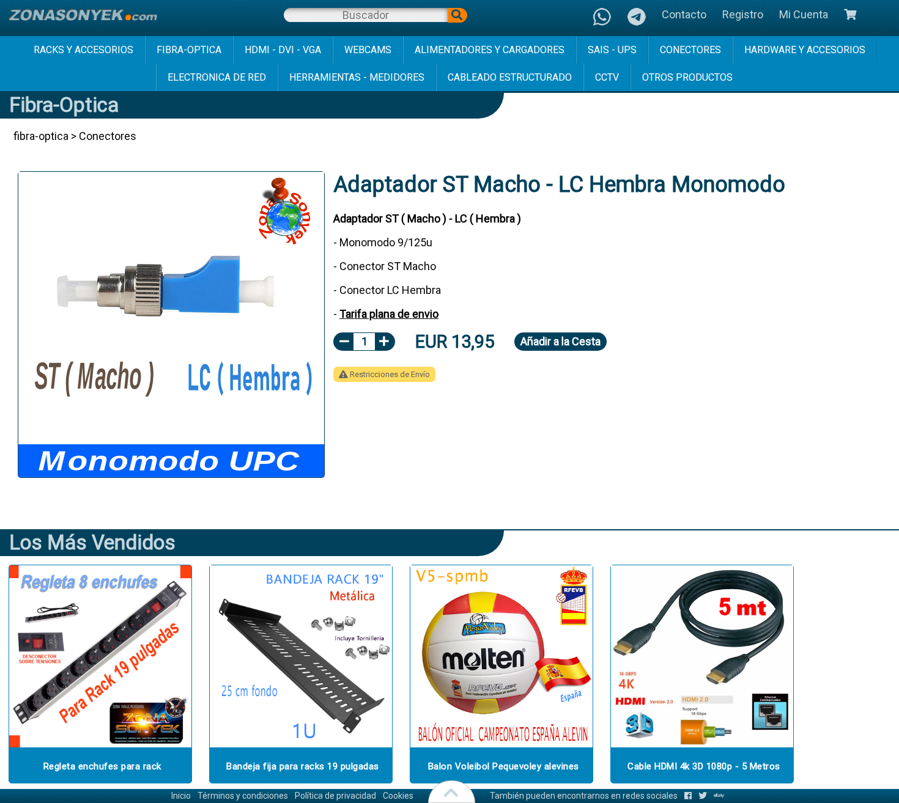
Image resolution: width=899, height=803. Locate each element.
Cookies (398, 796)
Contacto (684, 14)
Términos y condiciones (243, 796)
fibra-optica (189, 50)
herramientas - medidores (356, 77)
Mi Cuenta (803, 14)
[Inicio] (82, 14)
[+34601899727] (636, 18)
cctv (607, 77)
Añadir (560, 341)
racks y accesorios (83, 50)
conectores (690, 50)
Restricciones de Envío (389, 374)
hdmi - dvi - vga (283, 50)
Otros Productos (687, 77)
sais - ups (612, 50)
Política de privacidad (335, 796)
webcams (367, 50)
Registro (742, 14)
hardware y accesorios (804, 50)
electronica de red (217, 77)
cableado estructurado (510, 77)
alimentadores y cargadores (489, 50)
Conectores (107, 136)
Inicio (181, 796)
